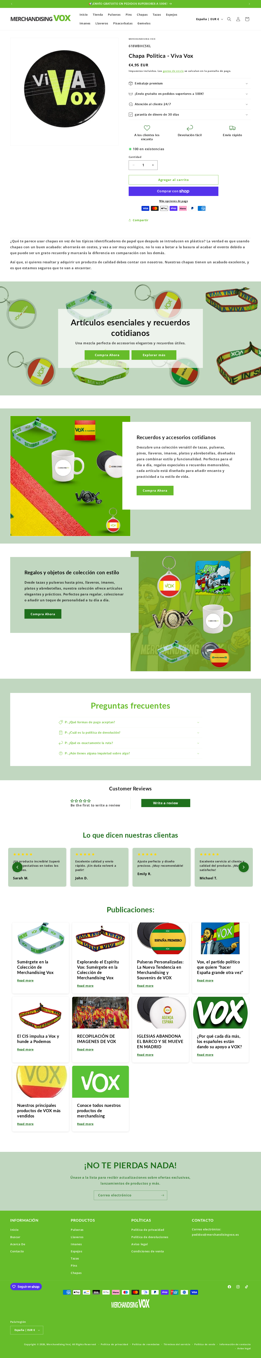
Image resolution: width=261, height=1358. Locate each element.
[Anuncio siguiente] (249, 4)
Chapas (76, 1273)
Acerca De (17, 1244)
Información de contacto (235, 1344)
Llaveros (77, 1237)
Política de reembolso (146, 1344)
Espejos (76, 1251)
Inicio (14, 1230)
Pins (74, 1265)
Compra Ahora (107, 355)
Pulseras (77, 1230)
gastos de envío (173, 71)
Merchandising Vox (58, 1344)
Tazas (75, 1258)
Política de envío (204, 1344)
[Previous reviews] (17, 867)
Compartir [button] (140, 220)
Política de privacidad (147, 1230)
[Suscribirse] (162, 1195)
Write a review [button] (165, 803)
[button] (229, 19)
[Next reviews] (244, 867)
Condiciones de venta (147, 1251)
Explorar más (154, 355)
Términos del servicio (177, 1344)
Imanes (76, 1244)
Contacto (17, 1251)
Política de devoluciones (149, 1237)
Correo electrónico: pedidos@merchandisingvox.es (215, 1231)
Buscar (15, 1237)
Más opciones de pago (173, 201)
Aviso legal (139, 1244)
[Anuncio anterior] (11, 4)
